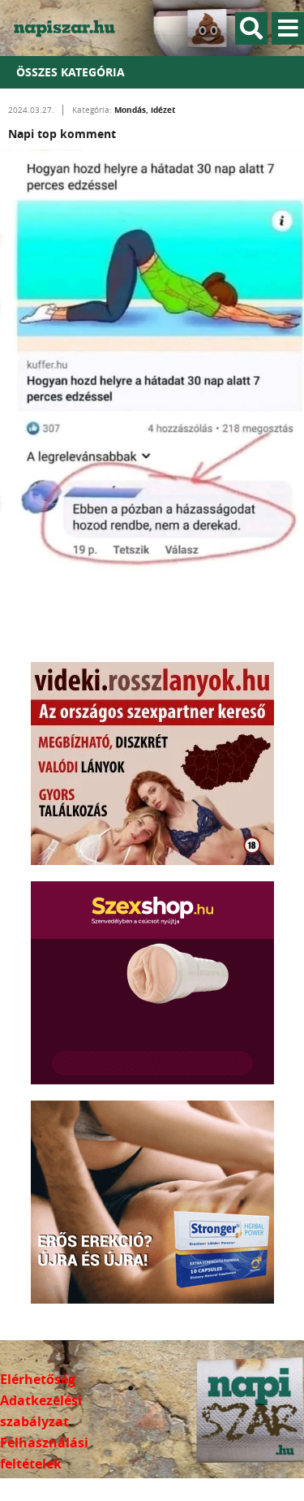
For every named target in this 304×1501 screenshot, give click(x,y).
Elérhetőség (37, 1379)
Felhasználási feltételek (44, 1453)
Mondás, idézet (144, 109)
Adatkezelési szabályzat (41, 1410)
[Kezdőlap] (73, 28)
